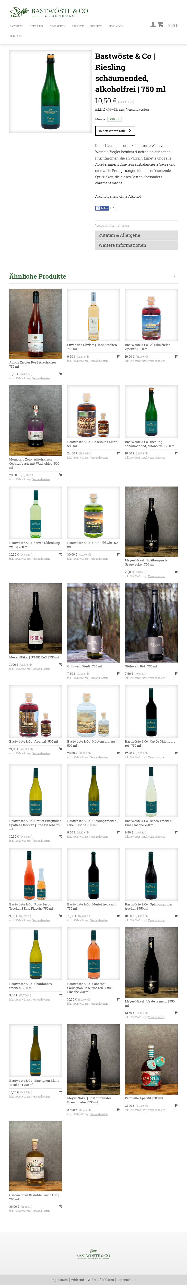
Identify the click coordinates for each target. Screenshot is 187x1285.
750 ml (114, 119)
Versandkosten (137, 109)
